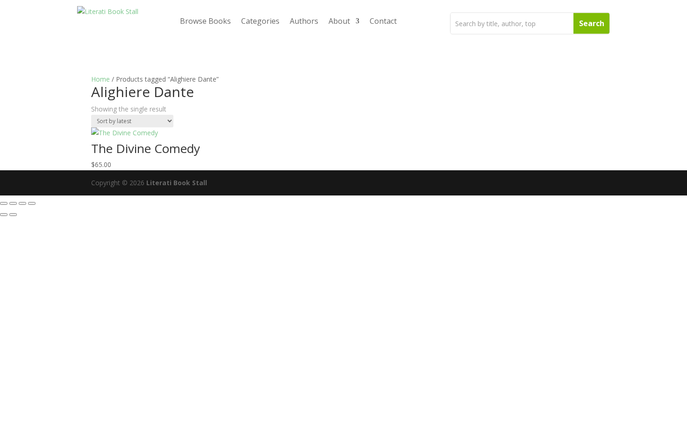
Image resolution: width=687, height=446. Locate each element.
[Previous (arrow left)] (3, 214)
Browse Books (205, 21)
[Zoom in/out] (3, 203)
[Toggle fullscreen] (13, 203)
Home (100, 79)
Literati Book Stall (176, 182)
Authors (304, 21)
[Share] (22, 203)
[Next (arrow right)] (13, 214)
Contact (383, 21)
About (339, 21)
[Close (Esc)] (32, 203)
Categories (260, 21)
